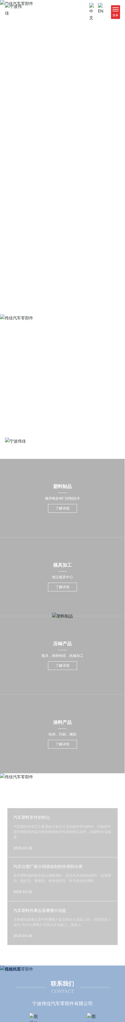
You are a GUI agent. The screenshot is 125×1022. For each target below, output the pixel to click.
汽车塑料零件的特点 (31, 817)
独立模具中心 (62, 577)
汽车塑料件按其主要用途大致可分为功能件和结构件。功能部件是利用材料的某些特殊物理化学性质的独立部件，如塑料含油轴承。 (62, 832)
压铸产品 (62, 643)
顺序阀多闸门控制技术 (62, 498)
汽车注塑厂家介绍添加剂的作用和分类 (48, 866)
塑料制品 (62, 486)
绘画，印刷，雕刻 (62, 734)
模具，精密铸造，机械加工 (62, 656)
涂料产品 (62, 722)
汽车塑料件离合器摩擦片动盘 (39, 910)
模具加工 (62, 565)
